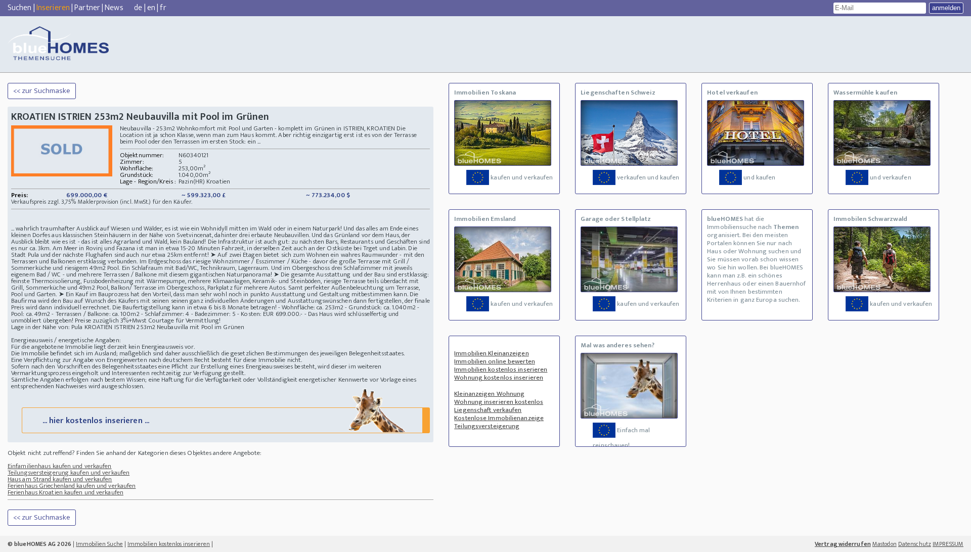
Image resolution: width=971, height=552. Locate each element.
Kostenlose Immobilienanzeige (499, 418)
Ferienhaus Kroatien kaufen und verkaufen (65, 492)
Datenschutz (914, 544)
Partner (87, 8)
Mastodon (884, 544)
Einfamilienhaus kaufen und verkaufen (60, 466)
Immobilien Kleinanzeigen (491, 353)
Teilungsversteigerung (486, 426)
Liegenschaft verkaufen (487, 410)
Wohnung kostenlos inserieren (498, 377)
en (151, 8)
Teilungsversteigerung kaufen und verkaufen (68, 472)
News (114, 8)
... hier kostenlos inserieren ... (95, 421)
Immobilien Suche (99, 544)
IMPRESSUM (948, 544)
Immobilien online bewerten (494, 361)
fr (163, 8)
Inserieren (53, 8)
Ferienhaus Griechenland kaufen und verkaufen (72, 485)
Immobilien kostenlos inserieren (500, 369)
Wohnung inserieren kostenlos (498, 401)
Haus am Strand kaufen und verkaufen (60, 479)
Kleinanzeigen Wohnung (489, 393)
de (138, 8)
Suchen (20, 8)
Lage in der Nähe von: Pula (47, 327)
